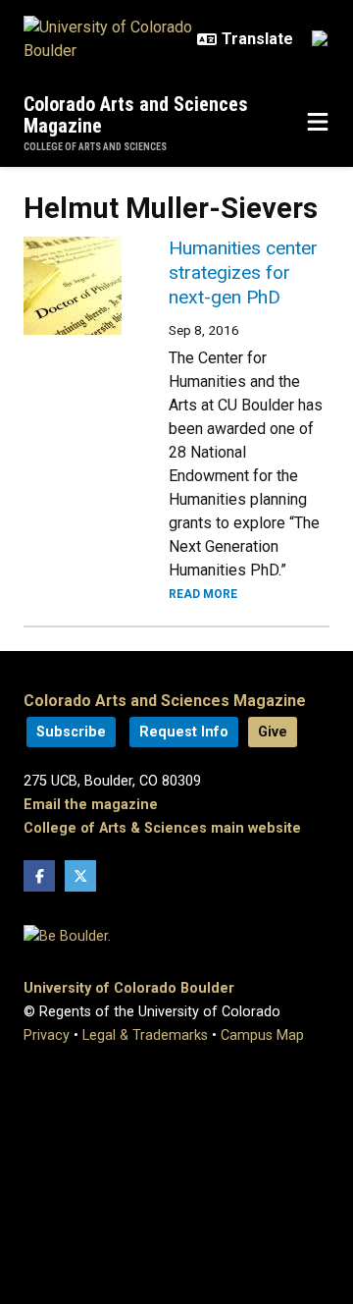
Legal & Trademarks (145, 1035)
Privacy (47, 1035)
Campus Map (262, 1035)
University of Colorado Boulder (129, 988)
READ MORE (203, 594)
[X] (80, 876)
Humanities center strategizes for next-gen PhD (243, 272)
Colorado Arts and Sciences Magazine (136, 114)
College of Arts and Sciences (95, 146)
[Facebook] (39, 876)
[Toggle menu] (317, 123)
